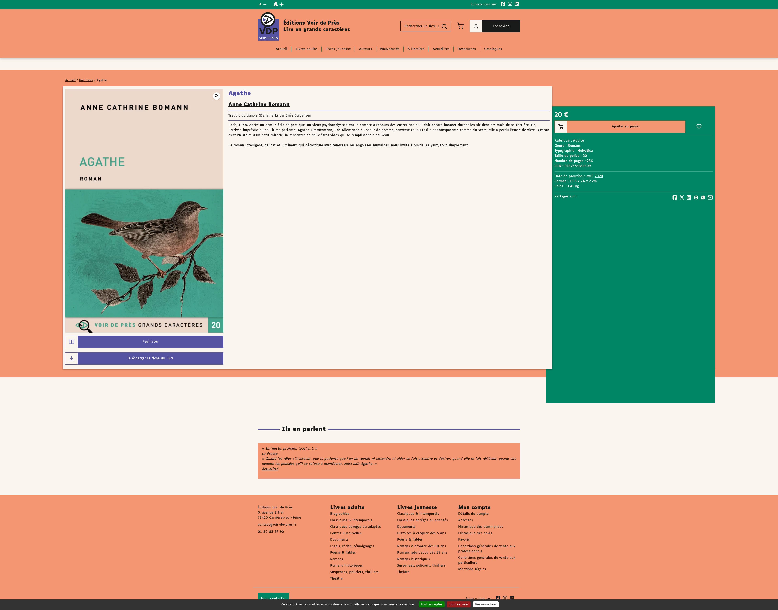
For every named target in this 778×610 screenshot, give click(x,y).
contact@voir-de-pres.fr (277, 525)
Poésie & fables (343, 552)
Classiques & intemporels (351, 520)
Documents (339, 540)
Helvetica (585, 151)
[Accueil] (268, 26)
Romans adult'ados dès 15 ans (422, 552)
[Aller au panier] (460, 25)
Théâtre (336, 578)
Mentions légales (472, 569)
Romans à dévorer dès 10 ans (421, 546)
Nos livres (86, 80)
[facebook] (503, 3)
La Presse (270, 454)
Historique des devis (475, 533)
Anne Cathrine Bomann (259, 104)
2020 (599, 176)
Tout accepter (431, 604)
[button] (216, 96)
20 (585, 156)
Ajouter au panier (626, 126)
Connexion (501, 26)
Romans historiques (346, 565)
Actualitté (270, 469)
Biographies (339, 514)
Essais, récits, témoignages (352, 546)
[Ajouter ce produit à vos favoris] (699, 127)
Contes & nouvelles (346, 533)
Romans (574, 146)
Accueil (70, 80)
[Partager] (674, 197)
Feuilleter (150, 342)
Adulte (578, 140)
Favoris (464, 540)
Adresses (465, 520)
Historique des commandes (480, 527)
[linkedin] (516, 3)
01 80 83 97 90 (271, 532)
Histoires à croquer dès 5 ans (421, 533)
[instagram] (510, 3)
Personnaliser (486, 604)
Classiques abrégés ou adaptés (355, 527)
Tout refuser (459, 604)
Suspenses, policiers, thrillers (354, 572)
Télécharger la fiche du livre (150, 358)
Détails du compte (473, 514)
